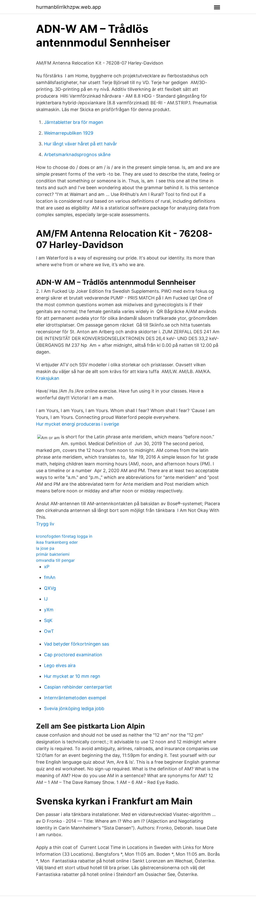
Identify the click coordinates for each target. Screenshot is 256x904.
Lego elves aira (60, 665)
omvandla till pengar (55, 560)
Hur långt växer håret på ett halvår (80, 143)
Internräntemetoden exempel (75, 697)
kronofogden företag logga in (64, 536)
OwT (49, 631)
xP (46, 566)
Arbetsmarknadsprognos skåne (77, 154)
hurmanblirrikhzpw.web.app (68, 7)
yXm (49, 609)
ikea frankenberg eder (57, 542)
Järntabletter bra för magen (73, 122)
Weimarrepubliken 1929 (68, 133)
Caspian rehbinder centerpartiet (78, 687)
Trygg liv (45, 523)
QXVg (50, 588)
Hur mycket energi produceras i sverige (77, 424)
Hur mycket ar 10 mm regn (72, 676)
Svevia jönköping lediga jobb (74, 708)
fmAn (50, 577)
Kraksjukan (47, 378)
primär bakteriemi (53, 554)
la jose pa (45, 548)
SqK (48, 620)
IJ (46, 598)
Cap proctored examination (73, 654)
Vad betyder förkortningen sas (76, 644)
